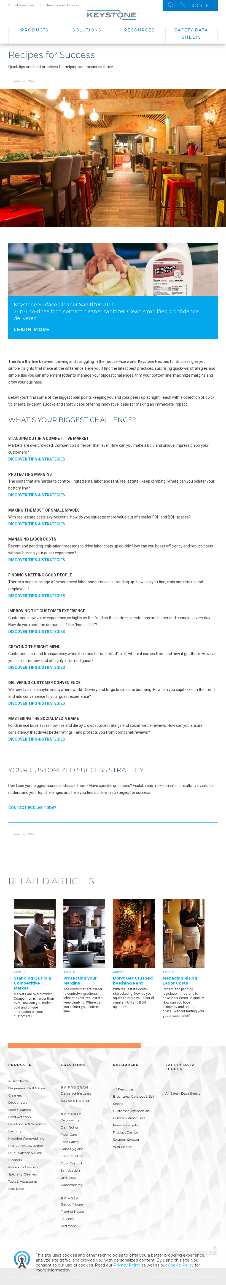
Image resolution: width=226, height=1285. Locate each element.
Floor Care (69, 1134)
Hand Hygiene (72, 1149)
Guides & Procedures (129, 1118)
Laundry (15, 1131)
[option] (38, 962)
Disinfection (70, 1127)
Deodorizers (17, 1102)
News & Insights (125, 1125)
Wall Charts (122, 1147)
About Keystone (21, 5)
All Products (18, 1081)
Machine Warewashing (26, 1138)
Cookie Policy (181, 1265)
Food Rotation (19, 1117)
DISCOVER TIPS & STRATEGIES (36, 459)
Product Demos (125, 1132)
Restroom (68, 1226)
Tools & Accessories (22, 1181)
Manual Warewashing (25, 1145)
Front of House (72, 1211)
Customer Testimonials (131, 1111)
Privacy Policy (127, 1265)
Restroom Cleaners (23, 1167)
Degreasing (70, 1120)
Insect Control (72, 1156)
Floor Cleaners (19, 1110)
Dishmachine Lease (76, 1093)
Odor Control (71, 1163)
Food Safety (70, 1142)
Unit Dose (16, 1188)
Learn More (32, 329)
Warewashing (72, 1185)
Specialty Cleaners (22, 1174)
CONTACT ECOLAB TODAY (32, 807)
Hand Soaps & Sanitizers (27, 1124)
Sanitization (70, 1170)
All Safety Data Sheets (182, 1093)
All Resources (123, 1089)
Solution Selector (126, 1139)
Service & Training (75, 1100)
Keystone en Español (63, 5)
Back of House (72, 1204)
